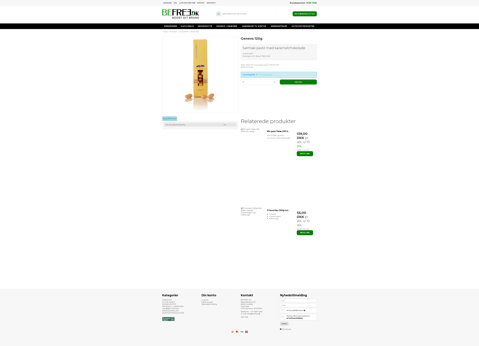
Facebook (286, 329)
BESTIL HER (305, 154)
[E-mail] (298, 305)
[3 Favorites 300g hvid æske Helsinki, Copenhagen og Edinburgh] (252, 211)
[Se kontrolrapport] (168, 322)
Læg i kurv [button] (298, 82)
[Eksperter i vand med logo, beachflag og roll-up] (180, 14)
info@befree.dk (253, 314)
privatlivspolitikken (295, 318)
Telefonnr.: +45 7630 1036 (251, 311)
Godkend (284, 323)
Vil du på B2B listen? (295, 310)
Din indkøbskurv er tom (305, 14)
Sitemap (244, 317)
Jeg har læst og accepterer (298, 317)
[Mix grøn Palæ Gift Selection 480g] (252, 130)
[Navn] (298, 300)
